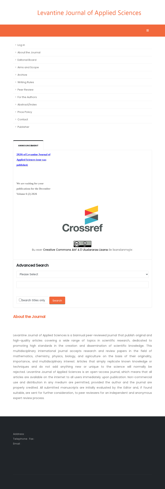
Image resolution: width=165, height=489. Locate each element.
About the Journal (29, 52)
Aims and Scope (28, 67)
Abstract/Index (27, 104)
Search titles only (33, 300)
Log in (21, 45)
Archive (22, 74)
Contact (23, 119)
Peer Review (25, 89)
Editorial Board (27, 60)
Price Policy (25, 112)
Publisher (23, 127)
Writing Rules (26, 82)
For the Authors (27, 97)
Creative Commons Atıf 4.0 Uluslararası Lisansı (75, 250)
